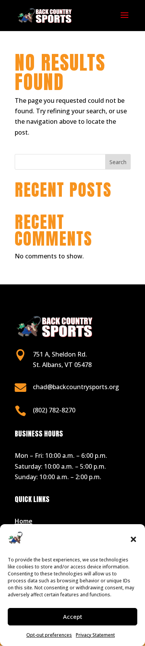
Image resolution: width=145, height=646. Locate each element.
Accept (72, 616)
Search (117, 162)
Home (23, 521)
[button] (133, 539)
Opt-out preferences (49, 635)
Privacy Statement (95, 635)
